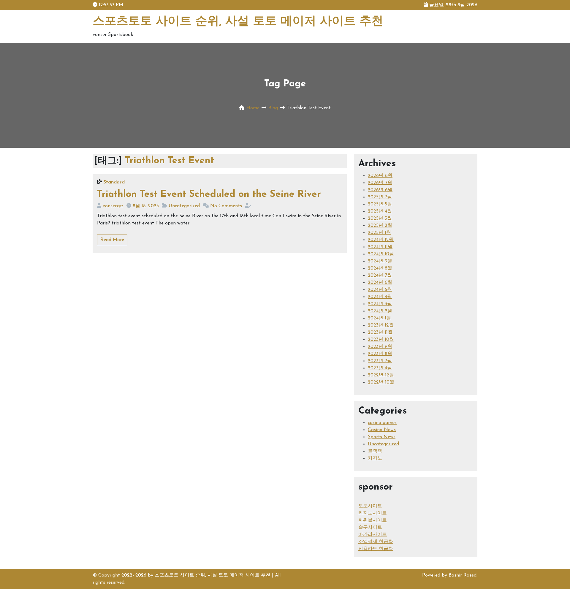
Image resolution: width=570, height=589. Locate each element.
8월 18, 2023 (146, 206)
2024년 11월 (380, 247)
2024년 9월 (380, 261)
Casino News (382, 430)
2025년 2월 (380, 225)
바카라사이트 (372, 534)
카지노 (375, 458)
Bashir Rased (462, 575)
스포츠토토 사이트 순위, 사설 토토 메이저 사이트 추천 (238, 22)
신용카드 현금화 (375, 549)
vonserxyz (113, 206)
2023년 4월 (380, 368)
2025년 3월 (380, 218)
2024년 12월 (381, 240)
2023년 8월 (380, 354)
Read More (112, 240)
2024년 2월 (380, 311)
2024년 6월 (380, 282)
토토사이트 (370, 506)
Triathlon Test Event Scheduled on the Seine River (209, 194)
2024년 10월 (381, 254)
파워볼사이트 (372, 520)
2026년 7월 (380, 182)
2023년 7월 (380, 361)
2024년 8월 (380, 268)
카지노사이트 (372, 513)
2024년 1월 (379, 318)
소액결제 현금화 (375, 541)
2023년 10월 (381, 339)
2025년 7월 (380, 197)
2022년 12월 (381, 375)
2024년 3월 (380, 304)
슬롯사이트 (370, 527)
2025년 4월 (380, 211)
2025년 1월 (379, 232)
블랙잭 (375, 451)
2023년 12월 (381, 325)
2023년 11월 (380, 332)
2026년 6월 (380, 190)
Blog (273, 108)
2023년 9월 (380, 346)
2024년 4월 (380, 296)
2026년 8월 (380, 175)
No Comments (226, 206)
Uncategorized (184, 206)
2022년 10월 (381, 382)
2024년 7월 (380, 275)
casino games (382, 422)
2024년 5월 (380, 289)
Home (252, 108)
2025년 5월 (380, 204)
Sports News (381, 437)
